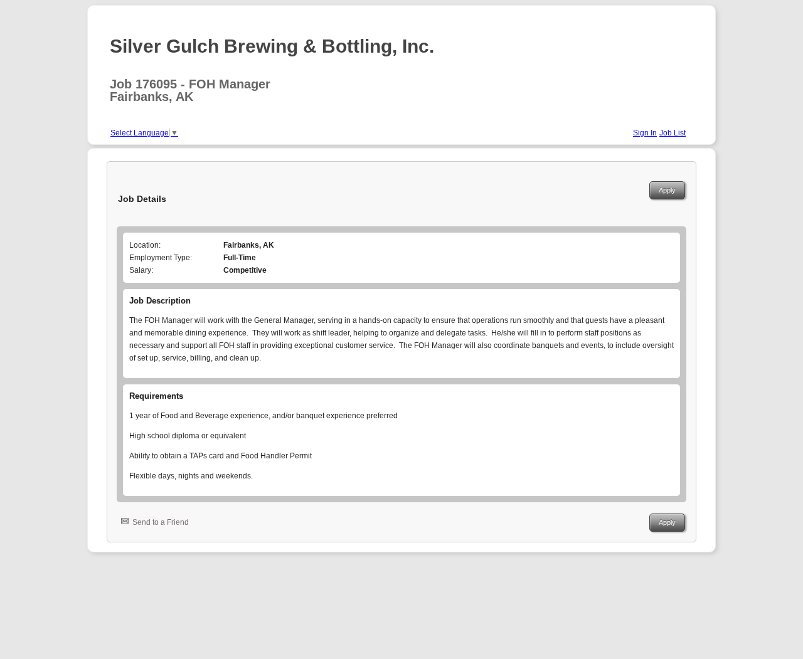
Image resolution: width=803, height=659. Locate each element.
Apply (667, 190)
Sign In (645, 133)
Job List (672, 133)
